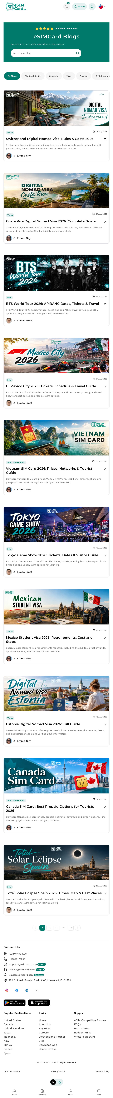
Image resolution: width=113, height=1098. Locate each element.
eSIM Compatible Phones (90, 1020)
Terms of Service (12, 1071)
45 (70, 928)
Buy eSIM (44, 1028)
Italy (6, 1040)
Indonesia (10, 1036)
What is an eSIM (84, 1036)
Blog (41, 1040)
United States (12, 1020)
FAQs (77, 1024)
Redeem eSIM (83, 1032)
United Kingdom (14, 1028)
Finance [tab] (83, 76)
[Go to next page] (78, 928)
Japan (7, 1032)
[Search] (77, 53)
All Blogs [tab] (12, 76)
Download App (48, 1044)
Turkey (8, 1044)
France (8, 1048)
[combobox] (102, 6)
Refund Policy (102, 1071)
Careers (44, 1032)
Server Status (47, 1048)
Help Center (82, 1028)
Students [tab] (53, 76)
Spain (7, 1053)
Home (42, 1020)
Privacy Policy (58, 1071)
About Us (45, 1024)
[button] (79, 6)
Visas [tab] (69, 76)
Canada (8, 1024)
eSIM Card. (50, 1062)
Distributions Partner (52, 1036)
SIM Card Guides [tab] (33, 76)
